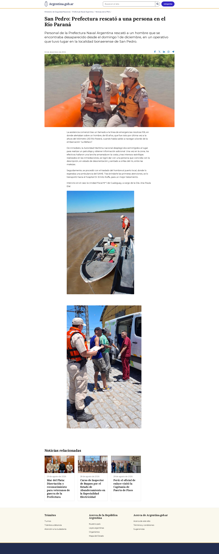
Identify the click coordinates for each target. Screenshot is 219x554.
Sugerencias (139, 529)
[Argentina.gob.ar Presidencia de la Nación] (59, 4)
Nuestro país (94, 524)
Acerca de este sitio (141, 521)
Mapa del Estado (96, 536)
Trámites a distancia (53, 525)
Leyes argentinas (96, 528)
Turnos (47, 521)
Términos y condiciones (143, 525)
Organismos (94, 532)
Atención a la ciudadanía (55, 529)
